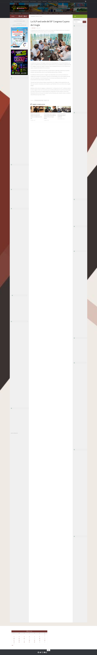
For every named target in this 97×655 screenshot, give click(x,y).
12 (24, 638)
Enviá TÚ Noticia (33, 1)
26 (24, 641)
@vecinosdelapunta (14, 433)
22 (39, 640)
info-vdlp (34, 28)
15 (39, 638)
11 (19, 638)
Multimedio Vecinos (25, 1)
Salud (41, 16)
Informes (49, 1)
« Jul (12, 645)
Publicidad (45, 1)
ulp (48, 100)
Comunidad (33, 16)
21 (34, 640)
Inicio (11, 1)
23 (44, 640)
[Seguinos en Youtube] (24, 16)
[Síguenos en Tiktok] (26, 16)
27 (29, 641)
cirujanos (45, 100)
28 (34, 641)
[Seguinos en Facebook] (19, 16)
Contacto (39, 1)
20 (29, 640)
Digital (37, 16)
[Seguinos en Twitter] (21, 16)
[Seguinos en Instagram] (23, 16)
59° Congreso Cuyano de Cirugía (39, 100)
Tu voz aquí (55, 1)
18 (19, 640)
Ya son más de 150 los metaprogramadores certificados (61, 115)
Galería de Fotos (17, 1)
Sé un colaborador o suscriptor (64, 1)
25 (19, 641)
